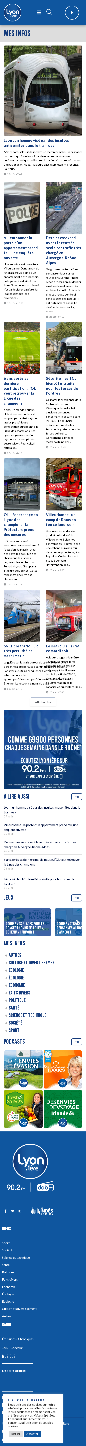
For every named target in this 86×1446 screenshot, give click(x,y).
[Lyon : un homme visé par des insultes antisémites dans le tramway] (43, 91)
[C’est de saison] (23, 1109)
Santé (14, 1008)
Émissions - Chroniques (18, 1339)
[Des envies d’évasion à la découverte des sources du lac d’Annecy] (23, 1070)
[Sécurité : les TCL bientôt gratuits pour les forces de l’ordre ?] (64, 348)
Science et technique (28, 1015)
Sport (14, 1030)
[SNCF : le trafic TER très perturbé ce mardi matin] (22, 616)
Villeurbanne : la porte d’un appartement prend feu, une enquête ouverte (21, 248)
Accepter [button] (32, 1433)
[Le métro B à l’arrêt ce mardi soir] (64, 616)
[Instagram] (19, 1211)
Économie (17, 985)
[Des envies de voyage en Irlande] (62, 1109)
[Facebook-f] (5, 1211)
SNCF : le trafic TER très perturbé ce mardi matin (21, 651)
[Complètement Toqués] (62, 1070)
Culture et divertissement (33, 963)
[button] (77, 922)
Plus (77, 796)
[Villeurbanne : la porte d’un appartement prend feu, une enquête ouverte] (22, 208)
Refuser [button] (15, 1433)
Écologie (16, 970)
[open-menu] (39, 12)
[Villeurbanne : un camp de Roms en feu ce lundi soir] (64, 484)
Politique (17, 1000)
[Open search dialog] (49, 13)
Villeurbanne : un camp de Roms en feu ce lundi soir (61, 519)
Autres (15, 955)
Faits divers (19, 993)
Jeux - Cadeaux (12, 1348)
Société (15, 1023)
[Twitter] (12, 1211)
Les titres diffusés (14, 1370)
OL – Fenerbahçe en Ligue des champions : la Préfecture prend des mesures (21, 524)
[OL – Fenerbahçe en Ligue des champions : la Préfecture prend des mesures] (22, 484)
